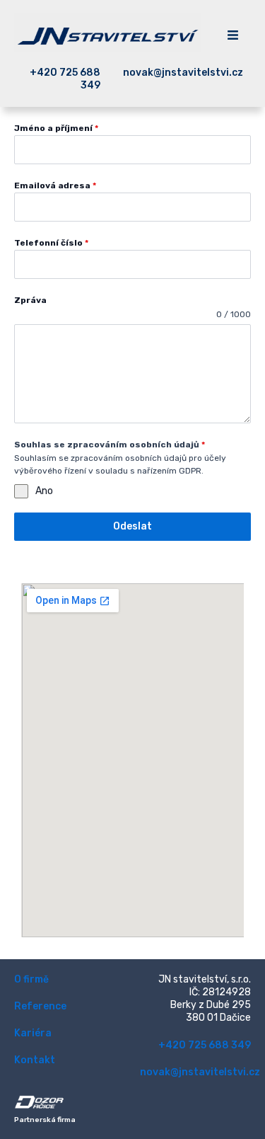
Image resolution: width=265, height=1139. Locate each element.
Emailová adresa (55, 185)
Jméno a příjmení (56, 128)
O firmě (31, 979)
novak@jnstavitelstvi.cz (200, 1072)
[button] (233, 36)
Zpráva (30, 300)
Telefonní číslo (51, 243)
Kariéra (33, 1033)
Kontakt (34, 1060)
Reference (40, 1006)
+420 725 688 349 (204, 1045)
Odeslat (132, 526)
